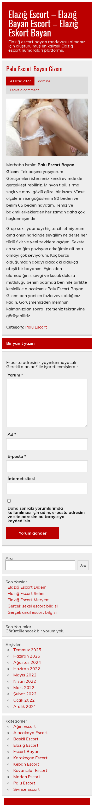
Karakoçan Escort (30, 757)
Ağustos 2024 (27, 662)
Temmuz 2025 (27, 649)
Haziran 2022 (26, 668)
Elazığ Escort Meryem (29, 599)
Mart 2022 (23, 687)
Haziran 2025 (26, 656)
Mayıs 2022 (25, 674)
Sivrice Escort (26, 789)
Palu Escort (36, 327)
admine (44, 81)
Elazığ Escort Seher (26, 593)
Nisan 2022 (24, 681)
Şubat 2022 (25, 693)
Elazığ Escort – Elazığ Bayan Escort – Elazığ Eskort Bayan (43, 23)
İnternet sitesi (21, 478)
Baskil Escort (25, 738)
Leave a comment (24, 90)
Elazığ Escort (25, 745)
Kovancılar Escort (30, 770)
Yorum (15, 375)
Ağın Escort (24, 726)
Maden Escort (26, 776)
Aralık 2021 (24, 706)
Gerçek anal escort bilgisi (32, 612)
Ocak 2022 (24, 700)
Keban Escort (26, 764)
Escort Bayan (26, 751)
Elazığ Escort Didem (27, 587)
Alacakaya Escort (30, 732)
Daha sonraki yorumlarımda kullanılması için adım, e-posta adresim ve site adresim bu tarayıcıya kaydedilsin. (46, 514)
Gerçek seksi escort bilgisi (33, 606)
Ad (12, 434)
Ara (9, 558)
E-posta (17, 456)
